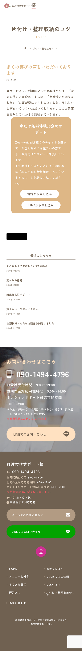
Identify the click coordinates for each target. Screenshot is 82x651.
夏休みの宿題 (14, 280)
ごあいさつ (53, 584)
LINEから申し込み (41, 205)
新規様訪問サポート (18, 294)
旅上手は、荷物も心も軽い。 (24, 309)
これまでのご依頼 (57, 576)
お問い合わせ (17, 603)
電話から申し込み (39, 194)
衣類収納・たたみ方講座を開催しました (30, 323)
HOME (13, 568)
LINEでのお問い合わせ (29, 434)
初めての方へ (54, 568)
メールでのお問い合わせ (27, 515)
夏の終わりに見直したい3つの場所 (27, 266)
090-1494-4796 (42, 374)
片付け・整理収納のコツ (60, 594)
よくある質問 (17, 584)
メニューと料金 (19, 576)
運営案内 (15, 592)
